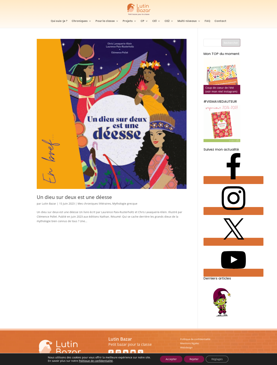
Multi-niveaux (187, 21)
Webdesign (186, 347)
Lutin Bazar (49, 203)
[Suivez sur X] (140, 352)
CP (142, 21)
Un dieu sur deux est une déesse (74, 197)
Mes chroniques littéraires (94, 203)
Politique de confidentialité (195, 339)
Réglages (217, 359)
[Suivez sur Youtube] (133, 352)
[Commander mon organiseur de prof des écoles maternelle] (222, 123)
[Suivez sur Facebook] (111, 352)
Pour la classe (105, 21)
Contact (220, 21)
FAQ (207, 21)
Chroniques (80, 21)
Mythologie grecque (124, 203)
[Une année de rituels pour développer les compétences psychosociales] (222, 75)
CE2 (167, 21)
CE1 (154, 21)
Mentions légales (189, 343)
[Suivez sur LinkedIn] (125, 352)
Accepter (171, 359)
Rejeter (194, 359)
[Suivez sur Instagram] (118, 352)
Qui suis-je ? (59, 21)
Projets (128, 21)
